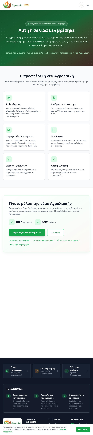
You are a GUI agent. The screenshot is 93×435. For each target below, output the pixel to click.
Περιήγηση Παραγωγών (19, 240)
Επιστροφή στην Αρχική (19, 245)
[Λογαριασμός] (81, 5)
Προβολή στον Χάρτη (69, 240)
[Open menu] (87, 4)
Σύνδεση (55, 232)
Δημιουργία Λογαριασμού (25, 232)
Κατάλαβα (83, 429)
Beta (26, 5)
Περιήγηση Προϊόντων (43, 240)
